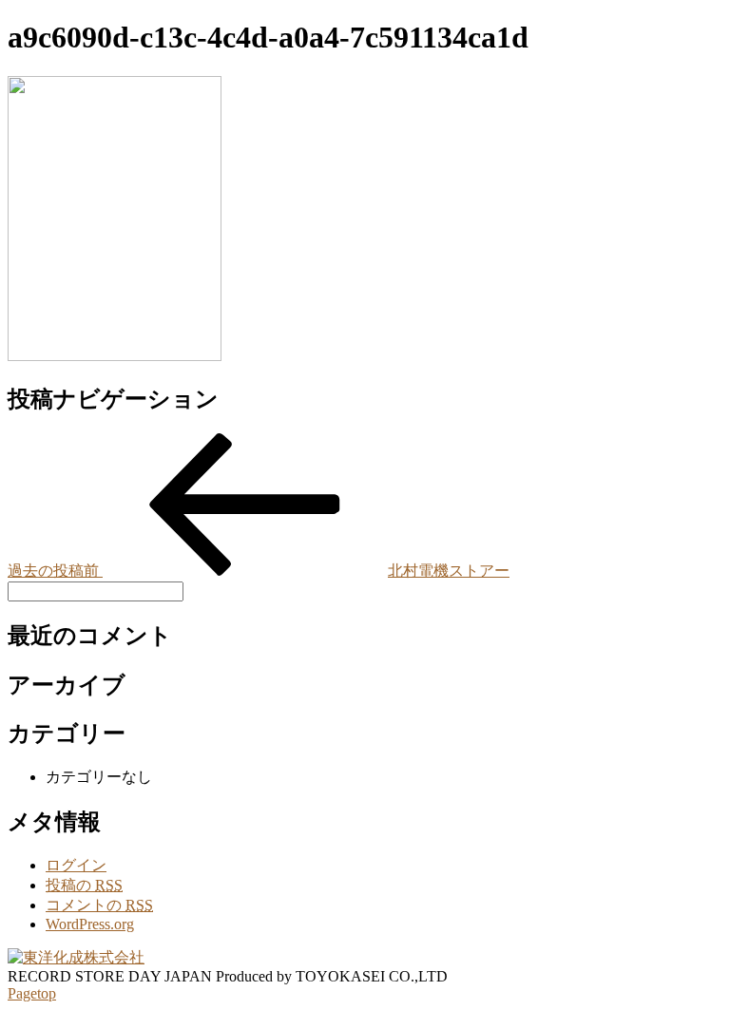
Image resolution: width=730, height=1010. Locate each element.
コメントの (99, 905)
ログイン (76, 865)
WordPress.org (90, 924)
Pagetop (32, 993)
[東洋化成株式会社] (76, 957)
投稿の (84, 885)
